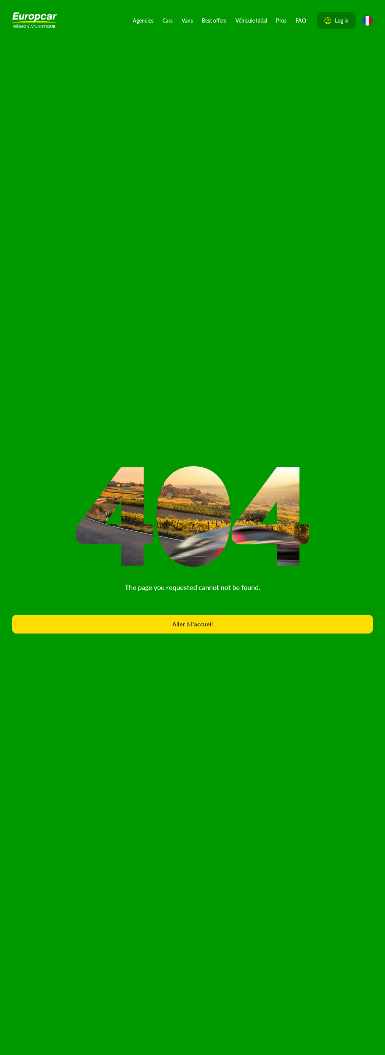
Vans (187, 20)
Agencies (143, 20)
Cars (167, 20)
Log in (342, 20)
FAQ (301, 20)
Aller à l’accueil (192, 624)
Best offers (214, 20)
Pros (281, 20)
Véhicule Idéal (251, 20)
